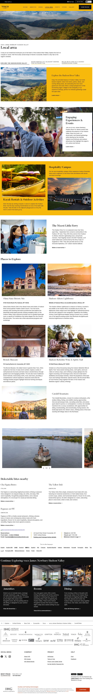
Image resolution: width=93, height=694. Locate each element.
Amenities (33, 7)
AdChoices (50, 656)
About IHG (27, 656)
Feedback (73, 659)
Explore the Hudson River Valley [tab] (14, 63)
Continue (82, 689)
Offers (64, 7)
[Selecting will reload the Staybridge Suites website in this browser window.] (69, 640)
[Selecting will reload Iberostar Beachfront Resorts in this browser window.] (6, 640)
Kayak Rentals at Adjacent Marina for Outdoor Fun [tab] (45, 62)
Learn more (55, 95)
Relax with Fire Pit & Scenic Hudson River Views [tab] (73, 62)
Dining (41, 7)
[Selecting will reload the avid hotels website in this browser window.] (52, 640)
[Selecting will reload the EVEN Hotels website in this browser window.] (23, 640)
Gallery (71, 7)
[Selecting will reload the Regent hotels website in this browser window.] (13, 634)
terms (68, 690)
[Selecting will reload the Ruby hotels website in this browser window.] (80, 634)
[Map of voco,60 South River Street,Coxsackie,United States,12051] (13, 529)
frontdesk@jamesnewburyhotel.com (17, 537)
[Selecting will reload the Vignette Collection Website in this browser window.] (39, 634)
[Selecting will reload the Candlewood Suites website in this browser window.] (86, 640)
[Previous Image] (44, 468)
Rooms (25, 7)
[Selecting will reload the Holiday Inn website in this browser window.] (39, 640)
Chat (72, 656)
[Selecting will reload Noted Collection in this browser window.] (66, 634)
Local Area (49, 7)
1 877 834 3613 (16, 675)
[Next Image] (49, 468)
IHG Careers (27, 659)
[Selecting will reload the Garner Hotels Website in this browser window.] (46, 640)
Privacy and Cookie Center (55, 661)
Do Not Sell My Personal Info (56, 664)
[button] (89, 2)
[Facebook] (2, 656)
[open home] (2, 623)
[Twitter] (6, 656)
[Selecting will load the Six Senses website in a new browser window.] (5, 634)
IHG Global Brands (29, 661)
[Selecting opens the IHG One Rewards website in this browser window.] (81, 644)
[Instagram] (10, 656)
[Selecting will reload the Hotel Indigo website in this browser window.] (57, 634)
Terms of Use (51, 659)
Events (57, 7)
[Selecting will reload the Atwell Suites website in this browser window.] (60, 640)
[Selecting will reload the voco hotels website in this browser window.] (73, 634)
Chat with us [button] (8, 1)
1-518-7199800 (14, 535)
